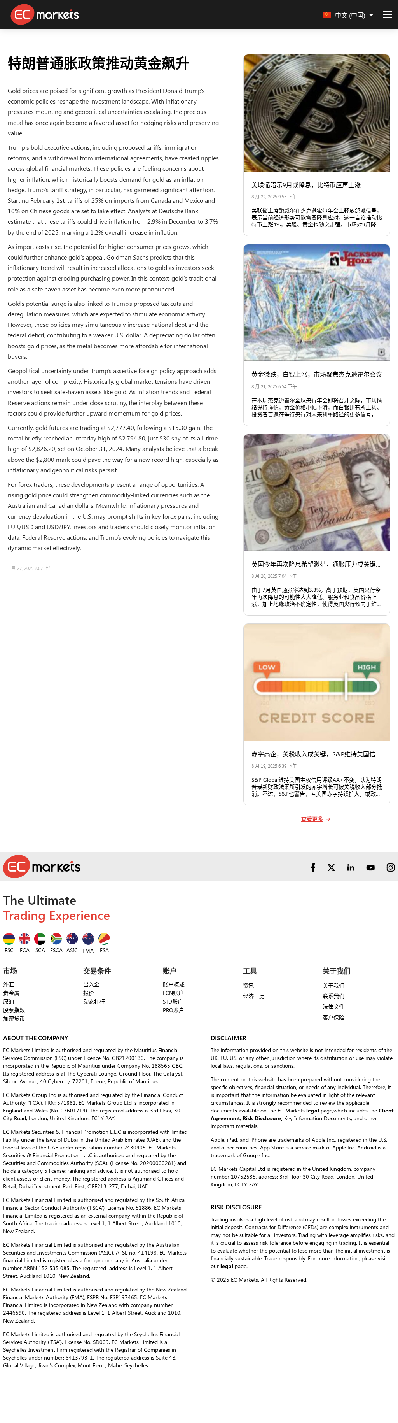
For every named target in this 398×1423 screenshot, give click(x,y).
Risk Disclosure (262, 1118)
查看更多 (312, 819)
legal (312, 1110)
